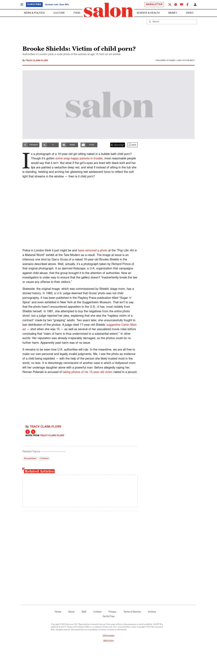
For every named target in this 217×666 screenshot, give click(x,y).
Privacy (112, 612)
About (71, 612)
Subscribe (34, 4)
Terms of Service (132, 612)
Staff (83, 612)
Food (77, 13)
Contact (97, 612)
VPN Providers (108, 636)
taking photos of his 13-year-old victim (87, 372)
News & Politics (34, 13)
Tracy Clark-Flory (36, 61)
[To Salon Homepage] (108, 10)
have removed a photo (92, 250)
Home (58, 612)
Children (44, 458)
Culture (59, 13)
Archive (152, 612)
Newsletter (154, 4)
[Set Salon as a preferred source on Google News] (117, 145)
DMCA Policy (108, 641)
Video (189, 13)
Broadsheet (30, 458)
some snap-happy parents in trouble (79, 158)
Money (172, 13)
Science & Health (148, 13)
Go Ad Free (109, 616)
